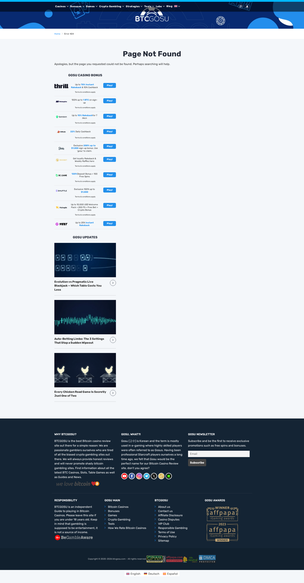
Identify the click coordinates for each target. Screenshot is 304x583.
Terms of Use (166, 532)
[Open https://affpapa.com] (222, 513)
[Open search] (240, 6)
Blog (169, 6)
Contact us (165, 511)
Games (90, 6)
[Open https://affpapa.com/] (174, 559)
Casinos (60, 6)
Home (57, 34)
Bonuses (76, 6)
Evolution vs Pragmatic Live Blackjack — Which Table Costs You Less (78, 285)
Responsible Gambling (173, 528)
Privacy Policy (167, 536)
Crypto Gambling (110, 6)
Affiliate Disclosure (170, 515)
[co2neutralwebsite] (190, 559)
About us (164, 506)
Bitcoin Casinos (118, 506)
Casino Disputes (168, 519)
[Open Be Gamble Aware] (73, 537)
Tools (147, 6)
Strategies (133, 6)
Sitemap (163, 540)
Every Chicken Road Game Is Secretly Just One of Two (80, 393)
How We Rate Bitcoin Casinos (127, 528)
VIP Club (163, 523)
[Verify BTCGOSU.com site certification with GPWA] (156, 559)
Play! (110, 85)
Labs (159, 6)
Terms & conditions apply (85, 92)
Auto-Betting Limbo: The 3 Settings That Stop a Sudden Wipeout (79, 340)
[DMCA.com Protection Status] (207, 559)
